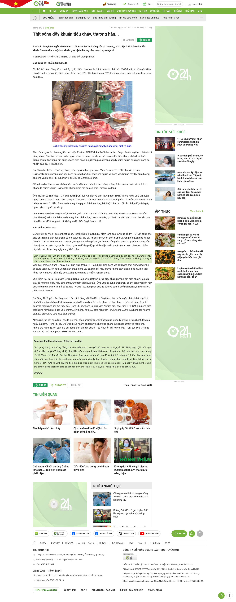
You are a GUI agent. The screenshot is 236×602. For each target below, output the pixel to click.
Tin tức (52, 11)
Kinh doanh (97, 11)
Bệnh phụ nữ (83, 17)
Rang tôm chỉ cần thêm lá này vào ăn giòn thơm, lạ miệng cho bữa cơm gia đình (190, 255)
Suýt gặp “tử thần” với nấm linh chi (132, 430)
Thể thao (189, 11)
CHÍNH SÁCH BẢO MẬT (103, 590)
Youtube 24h (152, 533)
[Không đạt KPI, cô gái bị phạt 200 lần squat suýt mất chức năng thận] (133, 450)
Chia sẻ (146, 40)
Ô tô (200, 11)
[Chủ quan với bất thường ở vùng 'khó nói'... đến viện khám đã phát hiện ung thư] (51, 450)
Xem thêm (195, 211)
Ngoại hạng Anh (80, 11)
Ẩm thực (162, 211)
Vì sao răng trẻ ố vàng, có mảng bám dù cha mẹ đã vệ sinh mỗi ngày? (190, 158)
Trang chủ (37, 28)
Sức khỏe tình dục (149, 17)
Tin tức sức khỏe (128, 17)
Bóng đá (64, 11)
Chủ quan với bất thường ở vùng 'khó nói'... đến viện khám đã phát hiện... (51, 470)
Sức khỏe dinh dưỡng (104, 17)
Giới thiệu (70, 590)
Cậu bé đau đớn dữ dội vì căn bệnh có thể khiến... (90, 430)
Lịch (150, 4)
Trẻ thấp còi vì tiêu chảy (46, 428)
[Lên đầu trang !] (229, 595)
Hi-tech (166, 11)
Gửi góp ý (60, 385)
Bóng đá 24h (106, 533)
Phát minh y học (170, 17)
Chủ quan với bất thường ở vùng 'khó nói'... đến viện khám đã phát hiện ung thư (130, 496)
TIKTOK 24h (128, 533)
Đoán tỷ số (132, 4)
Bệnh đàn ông (65, 17)
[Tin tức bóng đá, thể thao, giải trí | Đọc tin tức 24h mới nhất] (41, 3)
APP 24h (43, 533)
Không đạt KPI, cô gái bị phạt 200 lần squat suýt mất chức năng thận (131, 470)
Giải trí (110, 11)
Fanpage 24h (82, 533)
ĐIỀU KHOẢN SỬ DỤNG (131, 590)
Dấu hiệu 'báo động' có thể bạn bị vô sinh (91, 468)
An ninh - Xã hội (86, 543)
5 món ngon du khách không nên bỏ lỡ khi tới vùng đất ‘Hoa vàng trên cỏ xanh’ (189, 239)
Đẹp (131, 543)
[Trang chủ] (38, 17)
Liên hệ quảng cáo (46, 590)
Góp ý (83, 590)
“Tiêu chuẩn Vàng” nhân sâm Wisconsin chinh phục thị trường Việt (189, 142)
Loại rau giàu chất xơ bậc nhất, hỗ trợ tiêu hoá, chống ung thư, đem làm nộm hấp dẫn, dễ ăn (190, 272)
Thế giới (178, 11)
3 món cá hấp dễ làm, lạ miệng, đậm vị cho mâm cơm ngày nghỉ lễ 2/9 (189, 221)
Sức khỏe (154, 11)
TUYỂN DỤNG (155, 590)
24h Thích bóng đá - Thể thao (132, 11)
